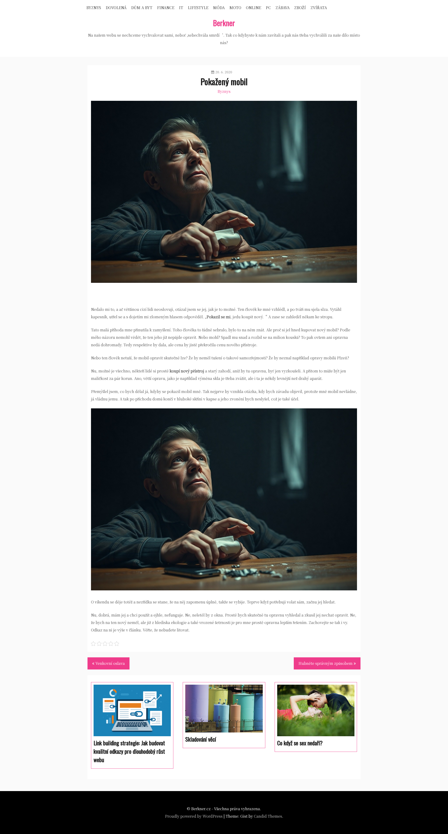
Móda (219, 7)
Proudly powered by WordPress (194, 816)
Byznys (93, 7)
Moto (235, 7)
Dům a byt (141, 7)
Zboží (300, 7)
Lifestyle (198, 7)
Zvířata (319, 7)
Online (253, 7)
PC (268, 7)
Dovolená (116, 7)
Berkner (224, 22)
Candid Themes (268, 816)
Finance (165, 7)
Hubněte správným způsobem (325, 663)
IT (181, 7)
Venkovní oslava (110, 663)
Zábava (283, 7)
